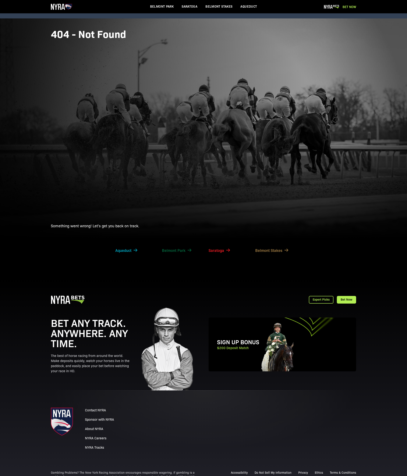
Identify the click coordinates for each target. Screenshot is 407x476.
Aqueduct (248, 6)
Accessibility (239, 472)
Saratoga (189, 6)
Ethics (319, 472)
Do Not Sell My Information (273, 472)
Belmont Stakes (218, 6)
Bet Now (349, 6)
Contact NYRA (95, 410)
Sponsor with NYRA (99, 419)
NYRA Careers (95, 438)
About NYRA (94, 428)
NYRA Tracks (94, 447)
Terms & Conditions (343, 472)
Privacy (303, 472)
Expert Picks (321, 299)
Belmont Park (162, 6)
